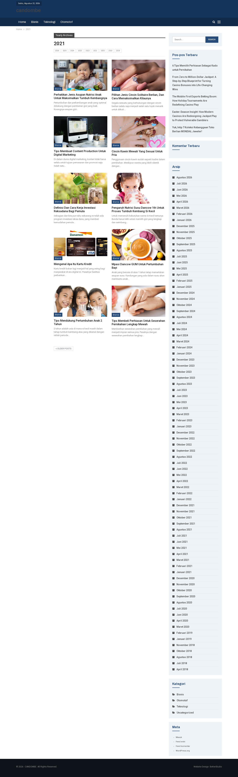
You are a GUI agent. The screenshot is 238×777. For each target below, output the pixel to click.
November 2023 (185, 365)
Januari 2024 (183, 353)
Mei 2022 (181, 475)
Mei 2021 (181, 547)
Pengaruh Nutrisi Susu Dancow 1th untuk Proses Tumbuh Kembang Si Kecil (138, 209)
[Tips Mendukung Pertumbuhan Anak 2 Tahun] (80, 301)
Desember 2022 (185, 432)
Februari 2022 (184, 493)
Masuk (179, 737)
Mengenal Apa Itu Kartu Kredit (73, 264)
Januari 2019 (183, 639)
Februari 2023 (184, 420)
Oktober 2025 (184, 238)
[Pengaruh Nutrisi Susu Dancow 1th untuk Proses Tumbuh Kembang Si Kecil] (138, 188)
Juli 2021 (181, 535)
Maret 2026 (182, 207)
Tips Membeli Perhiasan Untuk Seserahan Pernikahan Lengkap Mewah (138, 322)
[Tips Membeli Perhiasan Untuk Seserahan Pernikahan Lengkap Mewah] (138, 301)
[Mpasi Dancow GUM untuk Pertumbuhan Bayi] (138, 244)
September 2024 (185, 311)
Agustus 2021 (184, 529)
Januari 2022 (183, 499)
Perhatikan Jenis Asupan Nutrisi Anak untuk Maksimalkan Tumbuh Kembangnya (80, 96)
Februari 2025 (184, 280)
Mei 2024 (181, 329)
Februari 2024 (184, 347)
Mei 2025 (181, 268)
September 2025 (185, 244)
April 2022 (182, 481)
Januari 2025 (183, 286)
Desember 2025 (185, 226)
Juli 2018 (181, 663)
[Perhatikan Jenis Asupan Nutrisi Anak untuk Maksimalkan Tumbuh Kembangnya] (80, 75)
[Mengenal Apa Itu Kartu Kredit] (80, 244)
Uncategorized (185, 712)
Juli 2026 (181, 183)
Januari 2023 (183, 426)
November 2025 (185, 232)
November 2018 (185, 645)
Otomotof (66, 21)
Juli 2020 (181, 608)
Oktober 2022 (184, 444)
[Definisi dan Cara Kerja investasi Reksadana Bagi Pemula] (80, 188)
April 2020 (182, 620)
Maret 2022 (182, 487)
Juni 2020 (182, 614)
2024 (72, 51)
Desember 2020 (185, 578)
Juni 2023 (182, 396)
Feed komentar (183, 746)
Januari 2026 (183, 220)
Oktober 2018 (184, 651)
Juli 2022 (181, 463)
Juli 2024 (181, 323)
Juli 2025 (181, 256)
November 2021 (185, 511)
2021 (95, 51)
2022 (88, 51)
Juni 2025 (182, 262)
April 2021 (182, 554)
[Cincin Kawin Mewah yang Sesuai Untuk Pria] (138, 131)
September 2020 (185, 596)
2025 (65, 51)
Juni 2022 (182, 468)
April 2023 (182, 408)
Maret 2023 (182, 414)
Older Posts (64, 348)
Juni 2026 (182, 189)
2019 (110, 51)
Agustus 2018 (184, 657)
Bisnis (34, 21)
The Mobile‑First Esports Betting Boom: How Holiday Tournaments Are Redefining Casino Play (194, 100)
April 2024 (182, 335)
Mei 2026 (181, 195)
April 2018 (182, 669)
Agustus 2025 (184, 250)
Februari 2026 (184, 214)
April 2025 (182, 274)
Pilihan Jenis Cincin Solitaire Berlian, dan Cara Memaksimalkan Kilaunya (138, 96)
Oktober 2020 (184, 590)
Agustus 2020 (184, 602)
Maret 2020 (182, 626)
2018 (118, 51)
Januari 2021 (183, 572)
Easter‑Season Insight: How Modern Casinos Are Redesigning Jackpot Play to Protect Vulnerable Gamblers (194, 116)
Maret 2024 (182, 341)
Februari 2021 (184, 566)
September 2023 (185, 377)
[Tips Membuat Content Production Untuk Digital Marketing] (80, 131)
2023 (80, 51)
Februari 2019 (184, 632)
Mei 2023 (181, 402)
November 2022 (185, 438)
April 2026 (182, 201)
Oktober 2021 (184, 517)
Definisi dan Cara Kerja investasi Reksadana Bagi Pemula (74, 209)
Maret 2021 (182, 560)
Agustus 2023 (184, 383)
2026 (57, 51)
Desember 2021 (185, 505)
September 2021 (185, 523)
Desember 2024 (185, 292)
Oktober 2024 (184, 305)
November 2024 (185, 299)
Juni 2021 (182, 541)
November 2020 (185, 584)
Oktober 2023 (184, 371)
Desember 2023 (185, 359)
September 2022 (185, 450)
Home (22, 21)
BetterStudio (216, 766)
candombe (28, 10)
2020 (103, 51)
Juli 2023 (181, 390)
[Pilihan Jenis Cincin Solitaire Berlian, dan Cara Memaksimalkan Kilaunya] (138, 75)
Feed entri (180, 742)
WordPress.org (183, 751)
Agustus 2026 (184, 177)
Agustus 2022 (184, 456)
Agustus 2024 (184, 317)
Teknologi (49, 21)
